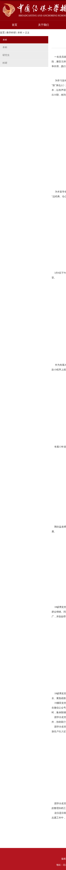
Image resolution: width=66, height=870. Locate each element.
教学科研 (11, 32)
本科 (20, 32)
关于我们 (43, 24)
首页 (14, 24)
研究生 (6, 55)
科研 (5, 63)
